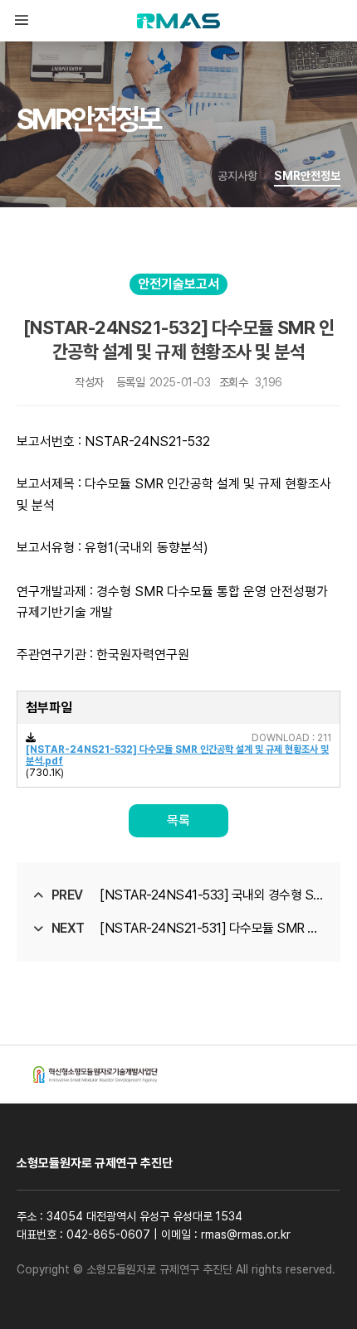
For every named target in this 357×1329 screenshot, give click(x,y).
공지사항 (237, 175)
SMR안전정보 (307, 175)
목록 (178, 820)
